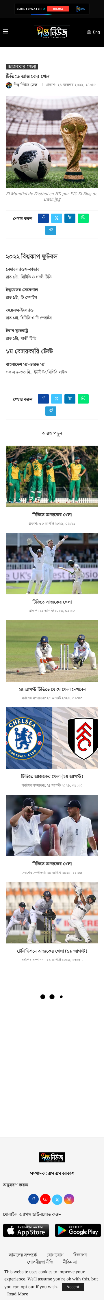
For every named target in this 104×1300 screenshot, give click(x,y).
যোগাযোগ (55, 1255)
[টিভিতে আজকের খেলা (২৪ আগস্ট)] (52, 738)
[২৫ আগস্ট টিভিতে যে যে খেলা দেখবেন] (52, 650)
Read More (17, 1294)
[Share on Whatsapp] (83, 218)
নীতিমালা (70, 1262)
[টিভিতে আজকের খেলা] (52, 476)
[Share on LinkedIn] (69, 218)
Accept (72, 1287)
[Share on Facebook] (43, 218)
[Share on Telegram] (50, 230)
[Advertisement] (52, 1071)
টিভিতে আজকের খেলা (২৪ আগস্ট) (52, 776)
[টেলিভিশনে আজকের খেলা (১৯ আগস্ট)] (52, 912)
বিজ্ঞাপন (80, 1255)
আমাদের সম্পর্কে (23, 1255)
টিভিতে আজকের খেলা (52, 515)
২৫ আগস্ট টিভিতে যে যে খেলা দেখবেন (52, 689)
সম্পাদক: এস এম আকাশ (52, 1173)
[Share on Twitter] (56, 218)
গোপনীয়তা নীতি (40, 1262)
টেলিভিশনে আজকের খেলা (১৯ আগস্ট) (52, 951)
